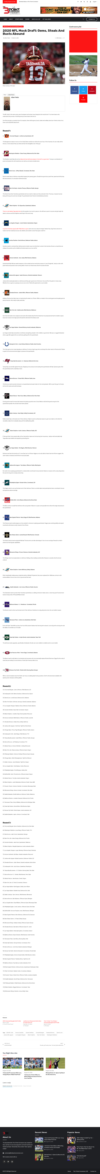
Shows (27, 19)
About (11, 19)
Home (5, 19)
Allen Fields (7, 38)
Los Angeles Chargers (20, 1035)
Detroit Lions (59, 1032)
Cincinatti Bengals (40, 1032)
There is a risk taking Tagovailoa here (12, 211)
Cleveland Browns (50, 1032)
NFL (22, 26)
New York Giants (41, 1035)
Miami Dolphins (31, 1035)
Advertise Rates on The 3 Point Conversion (28, 1)
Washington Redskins (52, 1035)
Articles (6, 26)
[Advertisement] (84, 41)
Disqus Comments (27, 1086)
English (94, 1)
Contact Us (92, 19)
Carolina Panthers (30, 1032)
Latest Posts (11, 94)
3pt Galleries (47, 19)
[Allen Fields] (7, 103)
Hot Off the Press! (14, 26)
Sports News (19, 19)
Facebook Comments (17, 1086)
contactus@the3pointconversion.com (14, 1153)
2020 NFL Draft (9, 1032)
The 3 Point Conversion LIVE (80, 1171)
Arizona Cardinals (19, 1032)
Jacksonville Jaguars (8, 1035)
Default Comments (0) (7, 1086)
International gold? (81, 1156)
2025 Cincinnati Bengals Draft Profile (12, 1021)
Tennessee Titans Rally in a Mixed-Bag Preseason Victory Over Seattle (33, 1076)
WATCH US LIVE (36, 19)
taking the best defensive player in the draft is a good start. (34, 159)
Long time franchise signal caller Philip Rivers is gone (16, 228)
